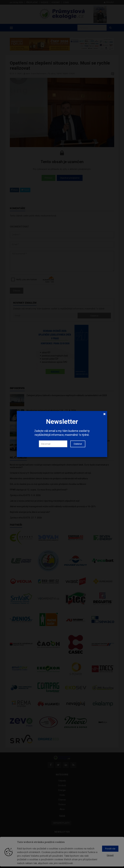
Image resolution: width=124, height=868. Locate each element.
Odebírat (78, 444)
